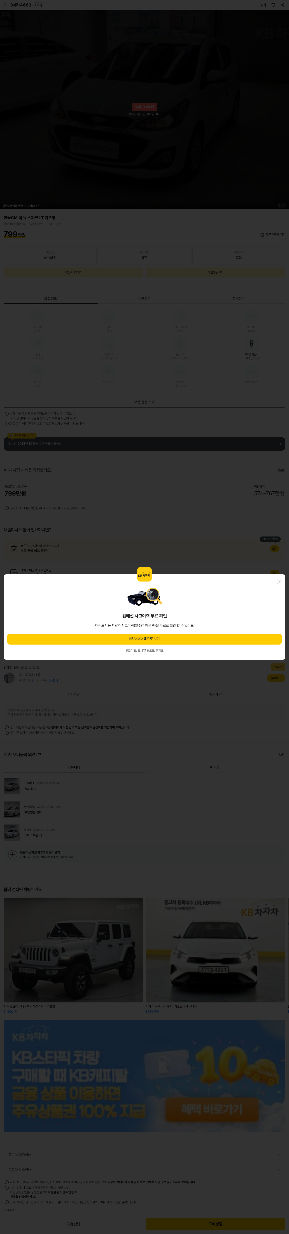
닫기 (279, 581)
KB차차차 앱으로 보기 (144, 639)
